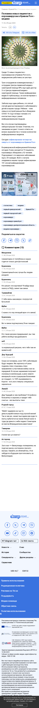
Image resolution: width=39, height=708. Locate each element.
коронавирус (8, 217)
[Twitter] (23, 240)
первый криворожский (12, 209)
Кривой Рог (30, 209)
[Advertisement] (19, 486)
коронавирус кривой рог (13, 221)
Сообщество (25, 552)
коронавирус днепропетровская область (19, 225)
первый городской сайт (12, 213)
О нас (22, 547)
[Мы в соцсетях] (7, 525)
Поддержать (6, 3)
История (5, 552)
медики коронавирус (11, 229)
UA (10, 27)
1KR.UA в (12, 32)
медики (21, 205)
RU (14, 27)
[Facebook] (4, 240)
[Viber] (17, 240)
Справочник (7, 562)
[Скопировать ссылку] (30, 240)
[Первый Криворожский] (21, 3)
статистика (8, 205)
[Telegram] (10, 240)
